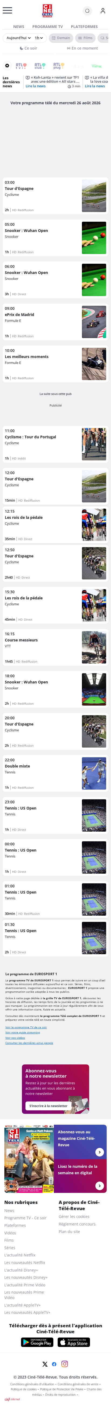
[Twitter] (45, 1364)
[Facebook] (54, 1364)
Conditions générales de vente (78, 1384)
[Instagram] (64, 1364)
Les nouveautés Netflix (24, 1262)
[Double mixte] (55, 773)
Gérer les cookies (74, 1216)
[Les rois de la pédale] (55, 524)
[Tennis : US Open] (55, 815)
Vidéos (10, 1232)
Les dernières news (11, 82)
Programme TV (47, 26)
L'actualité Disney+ (21, 1270)
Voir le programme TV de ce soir (26, 1027)
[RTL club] (36, 66)
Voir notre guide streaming (22, 1032)
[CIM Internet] (55, 1399)
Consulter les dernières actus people (29, 1043)
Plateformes (84, 26)
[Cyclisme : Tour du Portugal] (55, 444)
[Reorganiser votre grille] (7, 65)
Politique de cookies (24, 1389)
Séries (9, 1247)
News (18, 26)
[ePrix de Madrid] (55, 322)
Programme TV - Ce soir (25, 1217)
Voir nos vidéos (15, 1038)
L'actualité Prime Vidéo (24, 1284)
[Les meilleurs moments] (55, 364)
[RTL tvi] (18, 66)
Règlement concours (77, 1224)
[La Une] (74, 66)
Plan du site (69, 1231)
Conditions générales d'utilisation (32, 1384)
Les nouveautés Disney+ (26, 1277)
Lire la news (36, 86)
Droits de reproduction (60, 1395)
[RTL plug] (55, 66)
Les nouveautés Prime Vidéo (24, 1295)
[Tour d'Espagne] (55, 196)
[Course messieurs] (55, 647)
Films (9, 1240)
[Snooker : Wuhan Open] (55, 238)
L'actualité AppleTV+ (22, 1305)
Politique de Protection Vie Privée (61, 1389)
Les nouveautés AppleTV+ (27, 1312)
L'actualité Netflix (19, 1255)
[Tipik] (93, 66)
